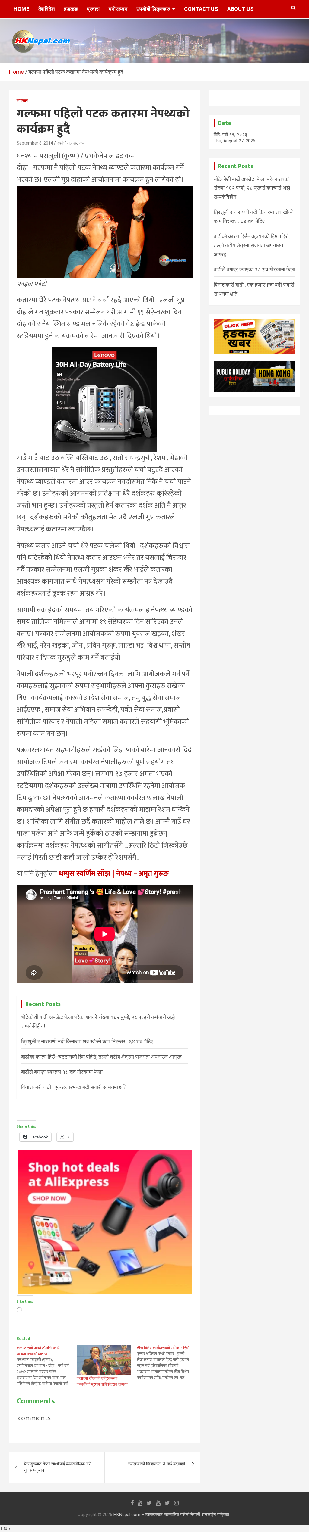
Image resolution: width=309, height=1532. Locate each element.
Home (21, 9)
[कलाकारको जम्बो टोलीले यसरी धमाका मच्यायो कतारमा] (47, 1366)
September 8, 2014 (35, 143)
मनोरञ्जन (118, 9)
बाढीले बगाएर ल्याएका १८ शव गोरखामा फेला (62, 1072)
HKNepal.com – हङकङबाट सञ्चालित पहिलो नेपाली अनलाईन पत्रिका (171, 1514)
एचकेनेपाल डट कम (70, 143)
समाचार (22, 100)
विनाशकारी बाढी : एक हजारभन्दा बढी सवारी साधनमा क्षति (74, 1087)
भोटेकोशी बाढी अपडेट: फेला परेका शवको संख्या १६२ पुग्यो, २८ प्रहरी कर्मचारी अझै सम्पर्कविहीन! (252, 188)
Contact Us (201, 9)
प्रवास (93, 9)
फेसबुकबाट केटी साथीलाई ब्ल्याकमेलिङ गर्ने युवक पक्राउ (57, 1467)
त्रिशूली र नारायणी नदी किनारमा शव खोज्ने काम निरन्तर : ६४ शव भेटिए (87, 1041)
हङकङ (71, 9)
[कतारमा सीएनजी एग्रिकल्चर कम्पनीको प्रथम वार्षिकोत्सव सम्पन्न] (104, 1360)
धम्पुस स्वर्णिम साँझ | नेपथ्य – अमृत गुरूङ (114, 874)
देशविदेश (46, 9)
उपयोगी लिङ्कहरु (153, 9)
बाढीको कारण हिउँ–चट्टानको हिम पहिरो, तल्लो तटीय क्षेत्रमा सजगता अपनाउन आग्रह (101, 1057)
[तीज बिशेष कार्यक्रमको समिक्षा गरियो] (167, 1363)
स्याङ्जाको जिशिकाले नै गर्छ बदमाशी (156, 1464)
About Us (240, 9)
